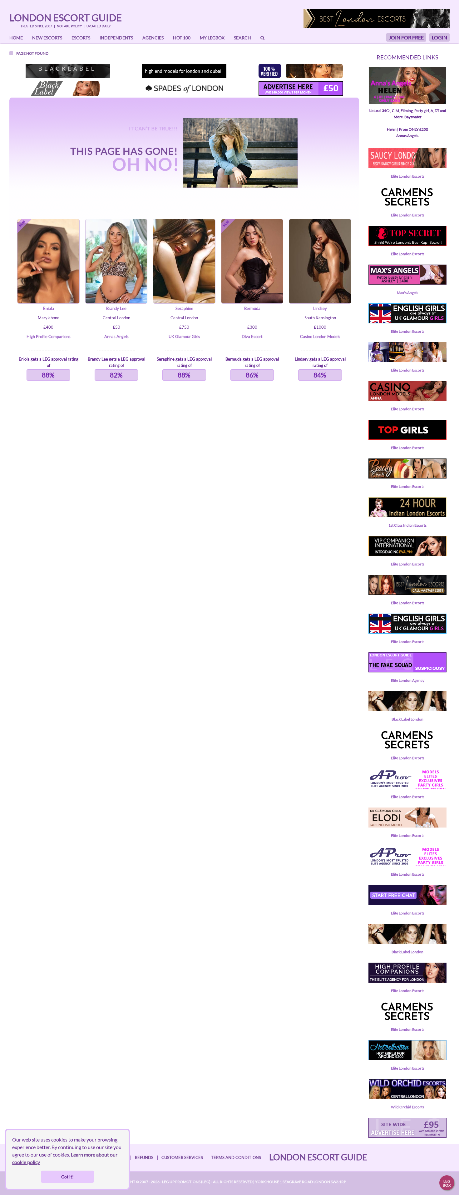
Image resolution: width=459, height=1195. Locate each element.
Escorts (81, 37)
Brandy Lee (116, 308)
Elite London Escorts (407, 176)
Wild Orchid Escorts (407, 1107)
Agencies (153, 37)
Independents (116, 37)
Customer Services (182, 1157)
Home (16, 37)
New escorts (47, 37)
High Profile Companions (49, 336)
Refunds (144, 1157)
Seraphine (184, 308)
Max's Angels (407, 292)
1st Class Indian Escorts (407, 525)
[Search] (262, 37)
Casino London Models (320, 336)
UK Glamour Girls (184, 336)
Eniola (48, 308)
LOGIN (439, 37)
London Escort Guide (65, 17)
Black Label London (407, 719)
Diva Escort (252, 336)
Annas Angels (116, 336)
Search (242, 37)
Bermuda (252, 308)
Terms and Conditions (236, 1157)
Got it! (67, 1176)
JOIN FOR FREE (406, 37)
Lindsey (320, 308)
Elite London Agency (407, 680)
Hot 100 (181, 37)
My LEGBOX (212, 37)
